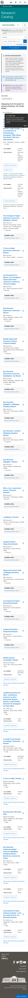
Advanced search (22, 44)
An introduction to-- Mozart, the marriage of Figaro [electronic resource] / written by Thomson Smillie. (12, 279)
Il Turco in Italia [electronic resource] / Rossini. (11, 250)
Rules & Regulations (21, 971)
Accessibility (23, 966)
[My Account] (11, 2)
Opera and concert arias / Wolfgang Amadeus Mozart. (12, 572)
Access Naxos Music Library (11, 238)
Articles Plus (10, 76)
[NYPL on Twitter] (17, 962)
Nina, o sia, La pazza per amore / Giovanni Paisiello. (12, 490)
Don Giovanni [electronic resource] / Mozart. (11, 310)
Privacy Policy (22, 968)
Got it (25, 125)
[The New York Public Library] (2, 2)
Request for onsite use (10, 165)
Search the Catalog (8, 25)
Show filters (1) (15, 47)
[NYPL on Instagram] (21, 962)
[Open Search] (20, 2)
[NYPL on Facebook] (14, 962)
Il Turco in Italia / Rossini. (12, 778)
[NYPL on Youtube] (24, 962)
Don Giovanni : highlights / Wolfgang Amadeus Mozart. (11, 404)
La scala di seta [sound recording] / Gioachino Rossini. (11, 741)
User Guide (16, 85)
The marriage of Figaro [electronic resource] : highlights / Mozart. (11, 218)
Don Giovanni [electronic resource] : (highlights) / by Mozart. (12, 374)
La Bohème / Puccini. (11, 517)
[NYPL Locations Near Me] (15, 2)
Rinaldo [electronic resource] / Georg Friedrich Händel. (10, 341)
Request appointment (10, 201)
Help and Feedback (22, 996)
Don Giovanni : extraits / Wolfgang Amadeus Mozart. (12, 433)
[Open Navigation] (25, 2)
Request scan (8, 169)
